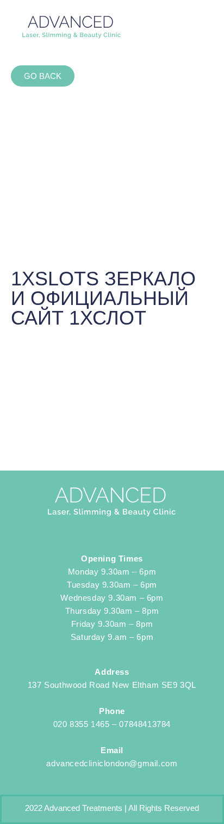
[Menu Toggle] (197, 27)
